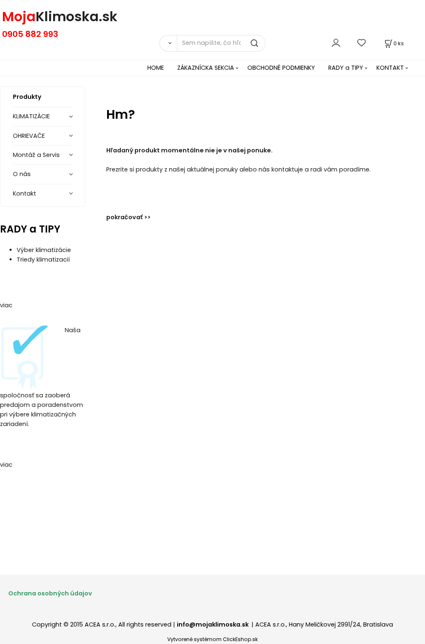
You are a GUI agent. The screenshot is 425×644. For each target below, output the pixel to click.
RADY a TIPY (345, 68)
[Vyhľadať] (168, 43)
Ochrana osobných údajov (50, 593)
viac (6, 305)
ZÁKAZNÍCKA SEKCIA (205, 68)
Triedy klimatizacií (43, 259)
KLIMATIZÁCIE (31, 116)
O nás (22, 174)
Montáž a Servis (36, 155)
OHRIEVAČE (29, 136)
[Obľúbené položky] (361, 43)
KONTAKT (390, 68)
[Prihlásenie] (336, 43)
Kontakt (24, 193)
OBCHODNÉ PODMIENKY (281, 68)
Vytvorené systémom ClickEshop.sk (212, 639)
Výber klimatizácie (44, 250)
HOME (155, 68)
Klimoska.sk (76, 16)
